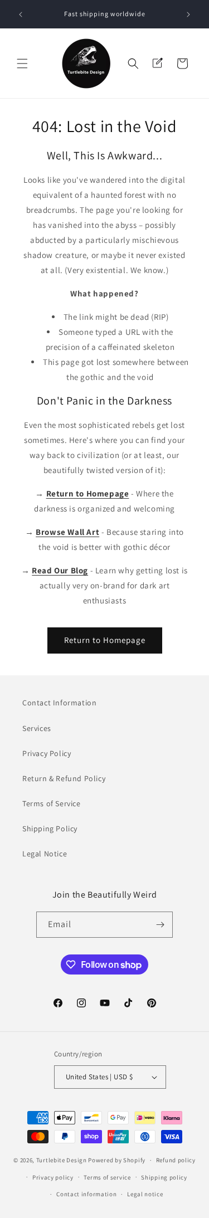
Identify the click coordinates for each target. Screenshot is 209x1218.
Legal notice (145, 1194)
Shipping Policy (49, 829)
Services (36, 728)
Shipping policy (164, 1177)
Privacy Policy (46, 753)
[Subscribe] (160, 925)
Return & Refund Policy (63, 778)
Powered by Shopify (116, 1160)
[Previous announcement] (20, 14)
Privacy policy (53, 1177)
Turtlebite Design (61, 1160)
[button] (22, 63)
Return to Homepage (104, 640)
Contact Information (59, 703)
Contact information (86, 1194)
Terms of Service (51, 803)
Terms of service (107, 1177)
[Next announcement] (188, 14)
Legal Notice (44, 854)
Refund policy (176, 1160)
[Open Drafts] (157, 63)
